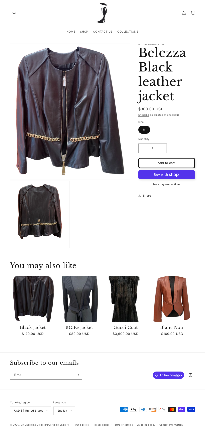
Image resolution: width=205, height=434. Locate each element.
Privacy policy (101, 424)
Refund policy (81, 424)
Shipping (143, 114)
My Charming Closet (33, 424)
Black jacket (33, 327)
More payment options (166, 184)
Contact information (171, 424)
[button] (14, 12)
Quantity (144, 139)
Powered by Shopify (57, 424)
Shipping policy (146, 424)
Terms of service (123, 424)
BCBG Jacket (79, 327)
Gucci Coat (126, 327)
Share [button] (147, 195)
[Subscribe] (77, 375)
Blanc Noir (172, 327)
